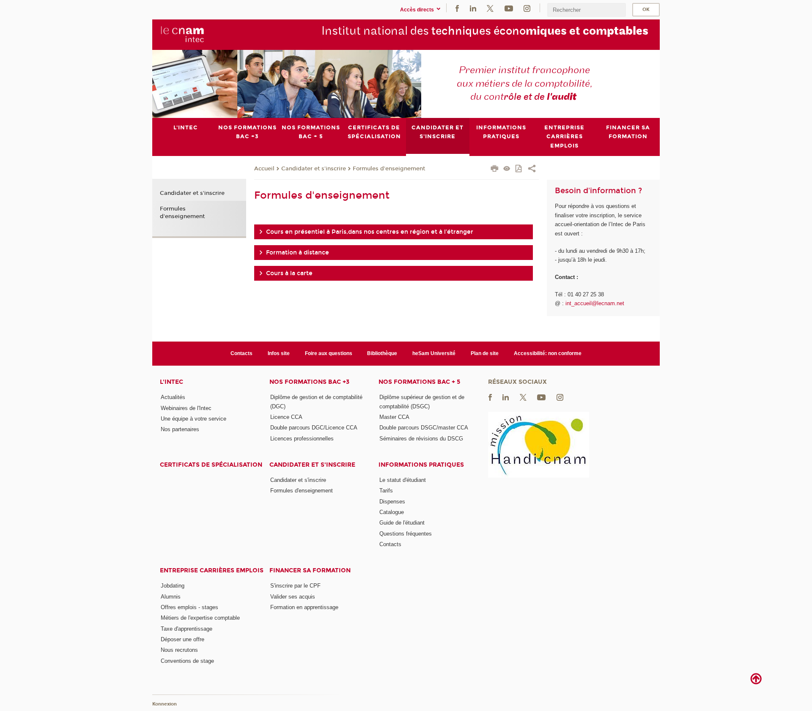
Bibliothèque (382, 353)
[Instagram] (527, 8)
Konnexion (164, 704)
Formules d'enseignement (389, 168)
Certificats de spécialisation (211, 464)
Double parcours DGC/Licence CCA (313, 427)
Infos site (279, 353)
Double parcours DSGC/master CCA (423, 427)
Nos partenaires (180, 429)
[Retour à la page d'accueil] (182, 34)
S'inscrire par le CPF (295, 585)
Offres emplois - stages (189, 607)
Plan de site (485, 353)
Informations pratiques (421, 464)
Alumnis (171, 596)
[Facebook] (457, 8)
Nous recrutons (179, 650)
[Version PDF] (519, 169)
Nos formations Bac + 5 (419, 382)
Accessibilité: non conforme (548, 353)
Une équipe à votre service (193, 419)
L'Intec (171, 382)
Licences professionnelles (302, 438)
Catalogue (391, 512)
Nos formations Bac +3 (309, 382)
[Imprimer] (494, 169)
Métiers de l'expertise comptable (200, 618)
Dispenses (392, 501)
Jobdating (172, 585)
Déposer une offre (182, 639)
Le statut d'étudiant (402, 480)
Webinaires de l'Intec (186, 408)
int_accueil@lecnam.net (594, 303)
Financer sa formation (310, 570)
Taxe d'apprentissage (186, 629)
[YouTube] (508, 8)
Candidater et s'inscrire (313, 168)
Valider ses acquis (292, 596)
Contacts (241, 353)
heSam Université (433, 353)
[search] (586, 10)
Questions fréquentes (405, 534)
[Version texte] (506, 169)
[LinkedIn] (473, 8)
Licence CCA (286, 417)
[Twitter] (490, 8)
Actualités (173, 397)
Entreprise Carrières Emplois (211, 570)
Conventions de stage (187, 661)
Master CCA (394, 417)
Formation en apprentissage (304, 607)
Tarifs (386, 490)
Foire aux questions (328, 353)
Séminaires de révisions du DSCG (421, 438)
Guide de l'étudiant (402, 523)
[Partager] (531, 169)
